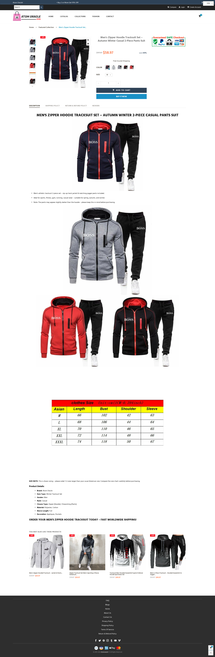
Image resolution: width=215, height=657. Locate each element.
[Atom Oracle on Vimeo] (119, 641)
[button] (43, 62)
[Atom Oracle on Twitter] (100, 641)
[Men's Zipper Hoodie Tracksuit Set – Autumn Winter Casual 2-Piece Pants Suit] (66, 62)
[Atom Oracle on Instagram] (107, 641)
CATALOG (64, 16)
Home (107, 609)
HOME (50, 16)
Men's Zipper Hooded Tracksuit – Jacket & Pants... (45, 573)
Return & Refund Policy (107, 634)
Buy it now (121, 97)
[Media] (88, 43)
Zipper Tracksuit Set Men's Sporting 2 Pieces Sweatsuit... (84, 574)
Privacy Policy (107, 621)
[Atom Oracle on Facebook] (96, 641)
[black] (125, 67)
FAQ (107, 600)
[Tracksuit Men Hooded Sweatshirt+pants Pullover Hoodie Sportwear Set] (128, 552)
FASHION (95, 16)
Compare (173, 7)
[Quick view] (63, 550)
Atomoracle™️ (105, 652)
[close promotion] (202, 2)
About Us (107, 613)
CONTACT (110, 16)
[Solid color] (113, 67)
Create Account (195, 7)
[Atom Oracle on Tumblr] (111, 641)
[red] (131, 67)
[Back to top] (210, 652)
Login (183, 7)
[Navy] (107, 67)
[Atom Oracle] (27, 16)
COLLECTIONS (80, 16)
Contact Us (107, 617)
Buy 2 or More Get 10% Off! (22, 2)
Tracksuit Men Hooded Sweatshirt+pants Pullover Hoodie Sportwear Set (126, 574)
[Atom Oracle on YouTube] (115, 641)
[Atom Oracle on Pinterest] (103, 641)
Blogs (107, 605)
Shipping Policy (108, 625)
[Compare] (88, 40)
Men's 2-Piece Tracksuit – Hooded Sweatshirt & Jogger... (166, 574)
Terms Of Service (107, 629)
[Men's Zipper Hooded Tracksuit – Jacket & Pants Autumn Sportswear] (47, 552)
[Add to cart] (63, 558)
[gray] (119, 67)
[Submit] (41, 7)
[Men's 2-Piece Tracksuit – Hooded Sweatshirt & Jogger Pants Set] (168, 552)
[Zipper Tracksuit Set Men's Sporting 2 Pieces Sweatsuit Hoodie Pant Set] (87, 552)
